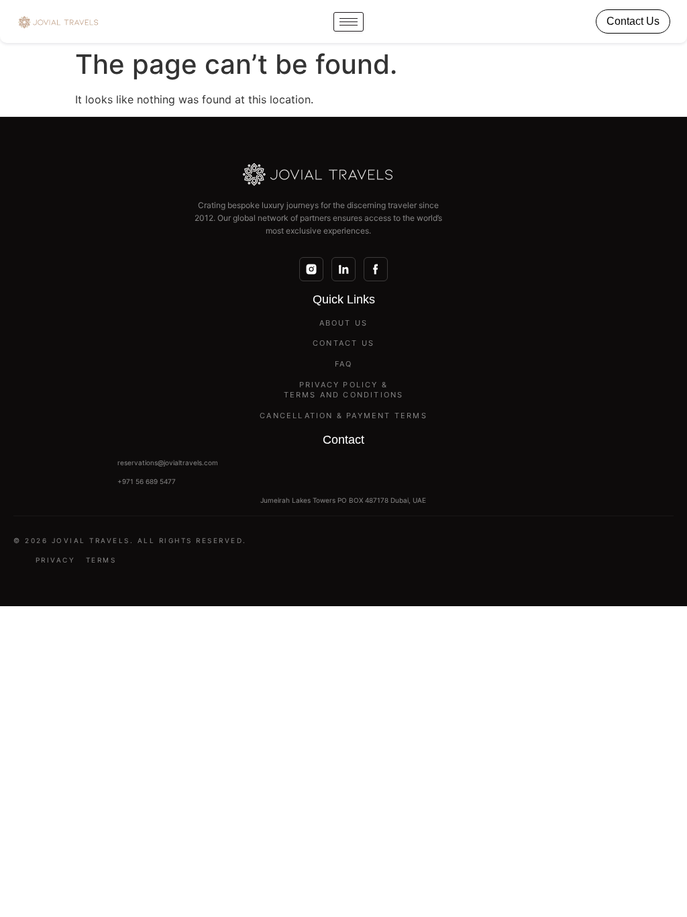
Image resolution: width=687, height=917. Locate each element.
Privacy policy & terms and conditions (344, 390)
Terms (101, 560)
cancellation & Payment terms (343, 415)
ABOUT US (343, 323)
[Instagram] (311, 269)
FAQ (344, 364)
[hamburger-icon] (348, 22)
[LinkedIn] (343, 269)
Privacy (56, 560)
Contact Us (632, 21)
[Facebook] (376, 269)
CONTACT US (343, 343)
